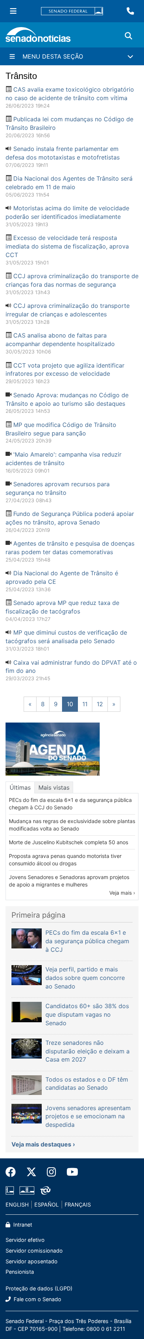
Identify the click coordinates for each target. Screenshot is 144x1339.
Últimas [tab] (20, 787)
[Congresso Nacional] (27, 1190)
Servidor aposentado (32, 1261)
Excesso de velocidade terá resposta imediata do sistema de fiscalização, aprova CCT (67, 246)
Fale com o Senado (36, 1299)
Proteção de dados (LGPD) (39, 1288)
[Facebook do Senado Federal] (13, 1172)
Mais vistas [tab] (53, 787)
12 (100, 704)
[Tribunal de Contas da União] (45, 1190)
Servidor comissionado (34, 1250)
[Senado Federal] (72, 11)
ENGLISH (17, 1204)
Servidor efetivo (25, 1240)
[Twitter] (31, 1172)
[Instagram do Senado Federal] (51, 1172)
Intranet (22, 1224)
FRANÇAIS (78, 1204)
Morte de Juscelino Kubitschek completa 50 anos (68, 842)
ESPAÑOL (46, 1204)
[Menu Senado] (13, 11)
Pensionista (20, 1272)
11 (85, 704)
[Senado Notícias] (38, 37)
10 (70, 704)
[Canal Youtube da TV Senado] (69, 1172)
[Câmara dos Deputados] (10, 1190)
